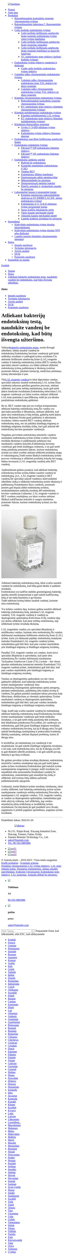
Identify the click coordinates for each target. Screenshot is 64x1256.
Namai (11, 9)
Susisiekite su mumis (18, 259)
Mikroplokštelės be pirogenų (36, 180)
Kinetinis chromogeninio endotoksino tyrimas (38, 98)
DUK (17, 254)
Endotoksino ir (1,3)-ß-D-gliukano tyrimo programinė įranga (39, 205)
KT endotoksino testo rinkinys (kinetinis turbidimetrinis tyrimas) (42, 120)
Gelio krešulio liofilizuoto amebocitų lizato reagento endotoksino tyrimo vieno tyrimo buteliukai (40, 36)
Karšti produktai (9, 863)
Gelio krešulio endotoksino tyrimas (32, 30)
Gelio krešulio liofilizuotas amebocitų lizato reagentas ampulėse (40, 43)
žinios (11, 242)
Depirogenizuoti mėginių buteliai (38, 183)
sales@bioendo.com (18, 840)
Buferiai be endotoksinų (33, 162)
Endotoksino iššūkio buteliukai (37, 174)
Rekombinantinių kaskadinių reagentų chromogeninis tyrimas (34, 20)
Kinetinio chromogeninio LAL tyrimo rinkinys (25, 866)
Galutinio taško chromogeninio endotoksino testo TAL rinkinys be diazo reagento (39, 83)
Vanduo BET (28, 171)
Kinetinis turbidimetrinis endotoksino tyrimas (37, 112)
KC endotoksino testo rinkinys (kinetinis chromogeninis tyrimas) (42, 108)
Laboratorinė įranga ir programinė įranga (35, 192)
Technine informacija (25, 248)
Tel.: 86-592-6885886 (19, 843)
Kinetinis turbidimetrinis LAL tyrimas (40, 115)
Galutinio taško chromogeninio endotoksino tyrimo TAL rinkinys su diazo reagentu (40, 92)
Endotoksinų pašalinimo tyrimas (31, 145)
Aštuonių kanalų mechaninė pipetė (39, 215)
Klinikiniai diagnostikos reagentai (31, 124)
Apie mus (13, 12)
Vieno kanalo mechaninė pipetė (37, 212)
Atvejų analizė (21, 251)
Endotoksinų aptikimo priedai (29, 159)
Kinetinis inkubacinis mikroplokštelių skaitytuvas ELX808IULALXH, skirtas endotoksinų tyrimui (41, 198)
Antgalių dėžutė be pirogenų (42, 874)
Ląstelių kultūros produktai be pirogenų (41, 218)
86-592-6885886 (16, 900)
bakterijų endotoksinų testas (24, 347)
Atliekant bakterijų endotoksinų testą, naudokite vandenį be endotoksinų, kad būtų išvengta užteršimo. (32, 279)
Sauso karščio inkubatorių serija (37, 209)
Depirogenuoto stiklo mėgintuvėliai (39, 177)
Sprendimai (14, 221)
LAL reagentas (18, 874)
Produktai (13, 15)
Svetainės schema (29, 863)
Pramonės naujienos (24, 257)
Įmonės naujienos (23, 245)
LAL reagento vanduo (16, 379)
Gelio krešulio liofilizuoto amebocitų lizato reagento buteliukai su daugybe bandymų (40, 50)
